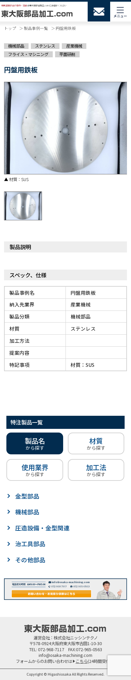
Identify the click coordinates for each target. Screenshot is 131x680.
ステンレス (45, 46)
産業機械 (74, 46)
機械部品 (16, 46)
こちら (82, 661)
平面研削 (67, 54)
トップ (10, 28)
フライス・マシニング (28, 54)
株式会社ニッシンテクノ (76, 638)
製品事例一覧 (36, 28)
